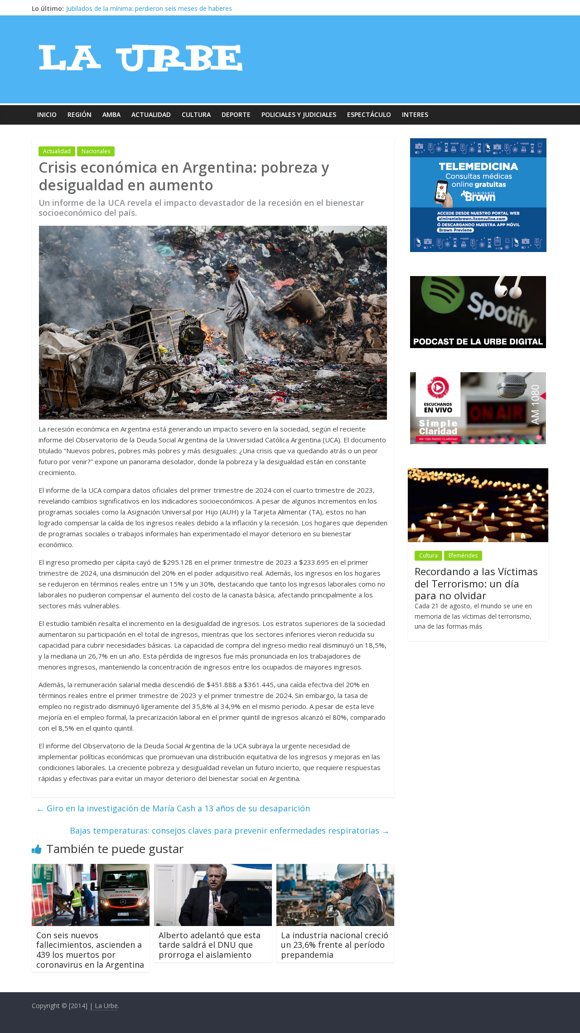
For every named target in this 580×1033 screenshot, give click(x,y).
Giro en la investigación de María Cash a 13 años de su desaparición (173, 808)
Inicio (47, 114)
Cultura (196, 114)
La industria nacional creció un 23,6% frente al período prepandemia (334, 945)
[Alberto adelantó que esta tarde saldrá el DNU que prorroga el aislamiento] (213, 869)
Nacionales (96, 151)
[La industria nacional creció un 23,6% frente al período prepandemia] (335, 869)
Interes (415, 114)
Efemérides (463, 555)
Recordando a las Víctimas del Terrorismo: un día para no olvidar (161, 8)
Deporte (236, 114)
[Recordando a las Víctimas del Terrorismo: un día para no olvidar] (478, 473)
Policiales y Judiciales (298, 114)
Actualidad (151, 114)
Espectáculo (369, 114)
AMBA (111, 114)
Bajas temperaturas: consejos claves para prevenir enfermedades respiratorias (230, 830)
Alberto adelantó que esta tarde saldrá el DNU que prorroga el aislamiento (210, 945)
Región (80, 114)
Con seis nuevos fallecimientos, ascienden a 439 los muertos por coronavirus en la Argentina (90, 950)
